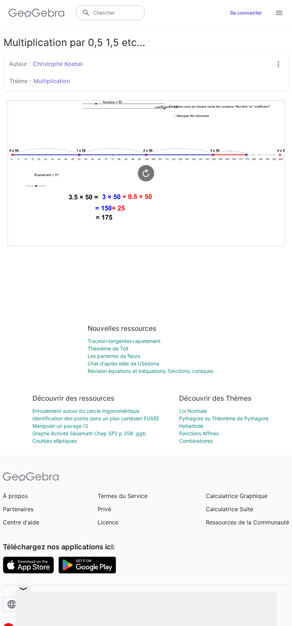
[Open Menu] (279, 13)
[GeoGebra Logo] (36, 13)
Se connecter (246, 13)
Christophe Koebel (58, 63)
